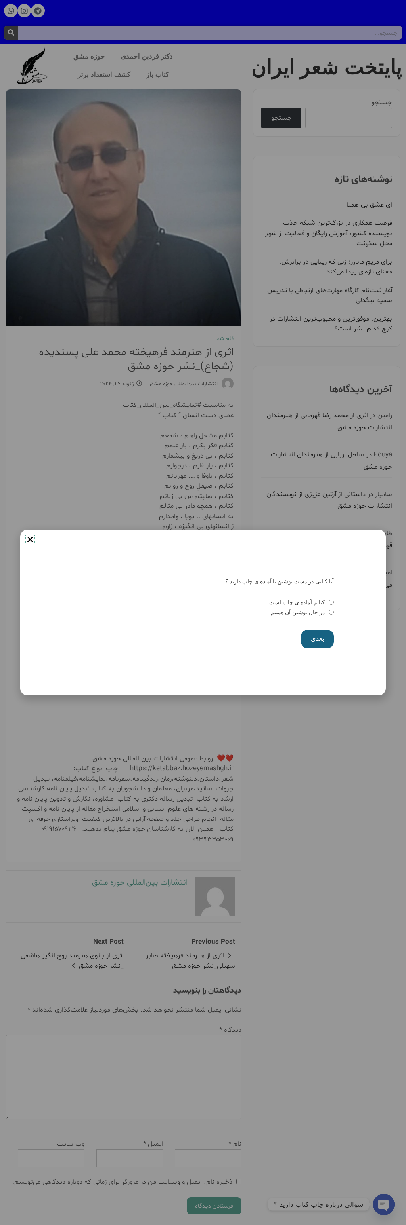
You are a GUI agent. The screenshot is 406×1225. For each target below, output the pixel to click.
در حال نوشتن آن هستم (297, 612)
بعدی (317, 638)
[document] (203, 612)
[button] (30, 539)
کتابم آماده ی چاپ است (296, 602)
